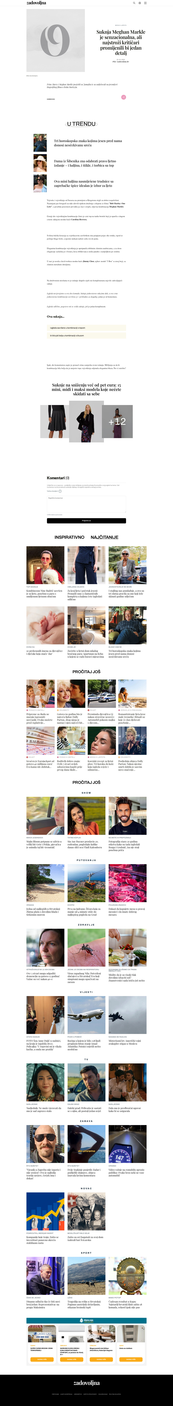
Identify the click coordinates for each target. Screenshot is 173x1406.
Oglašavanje (102, 1394)
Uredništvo (78, 1394)
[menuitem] (140, 3)
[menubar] (140, 3)
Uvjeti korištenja (66, 1394)
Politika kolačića (115, 1394)
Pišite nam (55, 1394)
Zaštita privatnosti (90, 1394)
